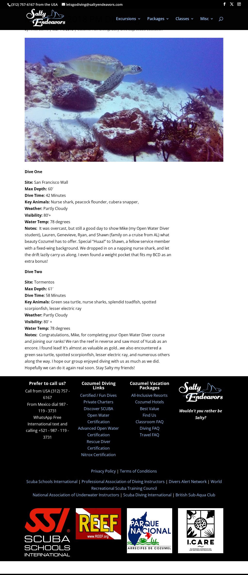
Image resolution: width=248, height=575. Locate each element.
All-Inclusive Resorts (149, 395)
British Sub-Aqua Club (195, 495)
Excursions (126, 19)
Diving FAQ (149, 428)
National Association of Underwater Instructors (76, 495)
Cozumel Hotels (149, 402)
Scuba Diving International (147, 495)
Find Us (149, 415)
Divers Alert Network (188, 481)
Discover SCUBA (98, 408)
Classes (182, 19)
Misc (204, 19)
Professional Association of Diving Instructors (123, 481)
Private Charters (98, 402)
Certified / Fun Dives (98, 395)
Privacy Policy (103, 471)
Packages (155, 19)
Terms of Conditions (138, 471)
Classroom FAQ (149, 421)
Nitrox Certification (98, 454)
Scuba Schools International (52, 481)
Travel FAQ (149, 434)
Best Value (149, 408)
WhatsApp (42, 417)
